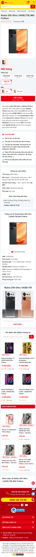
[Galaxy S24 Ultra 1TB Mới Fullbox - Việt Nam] (9, 450)
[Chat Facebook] (33, 494)
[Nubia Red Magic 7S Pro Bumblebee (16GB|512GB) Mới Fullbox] (27, 348)
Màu (2, 87)
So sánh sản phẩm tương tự (18, 332)
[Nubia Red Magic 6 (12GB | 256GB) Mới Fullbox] (9, 379)
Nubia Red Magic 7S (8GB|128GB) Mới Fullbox (7, 360)
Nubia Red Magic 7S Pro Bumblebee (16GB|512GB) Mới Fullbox (27, 360)
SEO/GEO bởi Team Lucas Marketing (23, 552)
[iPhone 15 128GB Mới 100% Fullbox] (9, 419)
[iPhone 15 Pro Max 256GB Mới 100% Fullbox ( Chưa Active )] (26, 449)
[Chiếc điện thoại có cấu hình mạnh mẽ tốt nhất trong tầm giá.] (18, 304)
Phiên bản (4, 72)
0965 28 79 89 (18, 500)
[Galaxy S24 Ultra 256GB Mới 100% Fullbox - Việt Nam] (26, 418)
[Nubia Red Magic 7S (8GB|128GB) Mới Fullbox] (9, 348)
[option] (18, 41)
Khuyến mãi (9, 134)
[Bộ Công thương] (18, 510)
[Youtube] (26, 505)
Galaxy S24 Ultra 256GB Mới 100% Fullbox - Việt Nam (25, 431)
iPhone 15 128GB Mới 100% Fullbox (9, 431)
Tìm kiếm (31, 337)
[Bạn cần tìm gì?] (32, 6)
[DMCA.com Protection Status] (18, 554)
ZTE (23, 21)
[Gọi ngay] (33, 483)
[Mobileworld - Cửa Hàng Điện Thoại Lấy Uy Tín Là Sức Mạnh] (7, 2)
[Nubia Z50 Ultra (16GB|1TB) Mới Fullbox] (18, 41)
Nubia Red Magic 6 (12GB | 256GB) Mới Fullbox (7, 391)
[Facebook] (22, 505)
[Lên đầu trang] (33, 499)
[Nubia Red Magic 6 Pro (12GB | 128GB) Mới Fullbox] (27, 379)
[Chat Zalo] (33, 488)
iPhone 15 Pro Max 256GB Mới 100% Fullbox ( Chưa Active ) (26, 461)
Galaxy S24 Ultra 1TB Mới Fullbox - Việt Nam (9, 462)
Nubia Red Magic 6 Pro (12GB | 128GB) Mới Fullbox (26, 391)
